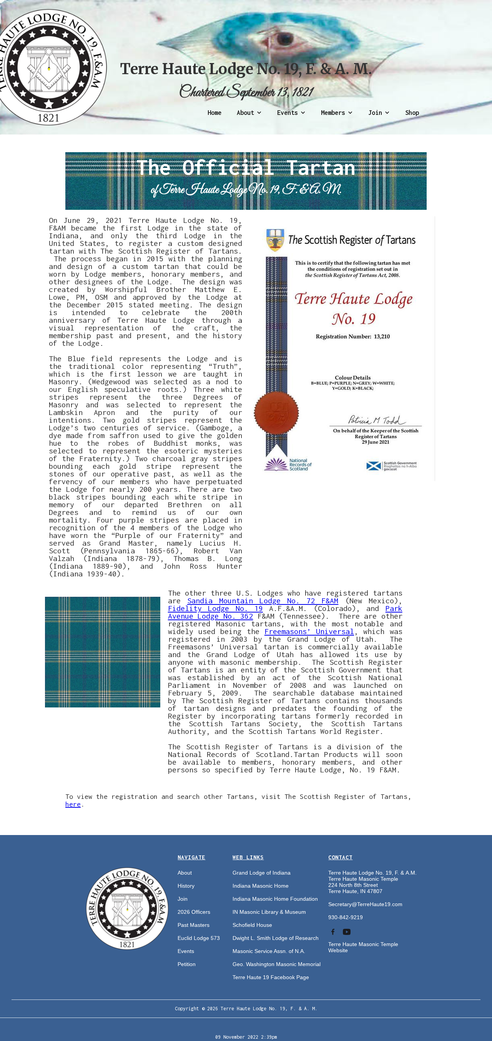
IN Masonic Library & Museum (269, 912)
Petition (187, 964)
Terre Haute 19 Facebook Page (271, 977)
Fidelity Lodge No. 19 (215, 608)
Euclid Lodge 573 (199, 938)
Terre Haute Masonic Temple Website (363, 947)
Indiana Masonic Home (261, 886)
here (73, 804)
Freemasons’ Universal (309, 631)
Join (183, 899)
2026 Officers (194, 912)
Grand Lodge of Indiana (262, 873)
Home (214, 112)
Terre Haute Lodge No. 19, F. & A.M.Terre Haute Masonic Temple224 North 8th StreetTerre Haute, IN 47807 (372, 882)
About (185, 873)
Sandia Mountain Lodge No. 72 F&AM (263, 600)
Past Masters (193, 925)
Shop (412, 112)
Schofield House (252, 925)
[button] (249, 112)
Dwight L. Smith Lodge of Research (276, 938)
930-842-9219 (345, 917)
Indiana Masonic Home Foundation (275, 899)
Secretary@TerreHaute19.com (365, 904)
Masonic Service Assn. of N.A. (269, 951)
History (186, 886)
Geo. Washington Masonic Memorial (277, 964)
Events (186, 951)
